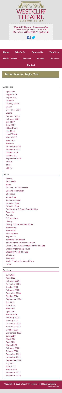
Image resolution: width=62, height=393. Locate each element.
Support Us (37, 52)
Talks (8, 165)
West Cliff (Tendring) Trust (18, 249)
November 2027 (13, 149)
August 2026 (11, 94)
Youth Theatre (10, 58)
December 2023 (13, 323)
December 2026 (13, 110)
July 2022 (10, 363)
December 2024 (13, 293)
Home (6, 52)
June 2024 (11, 305)
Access (9, 178)
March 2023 (11, 345)
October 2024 (12, 296)
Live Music (11, 131)
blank (8, 184)
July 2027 (10, 122)
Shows (9, 162)
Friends (9, 215)
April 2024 (10, 311)
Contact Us (11, 197)
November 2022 (13, 357)
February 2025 (12, 290)
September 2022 (13, 360)
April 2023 (10, 342)
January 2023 (12, 351)
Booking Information (15, 191)
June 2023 (11, 336)
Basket (40, 58)
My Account (11, 227)
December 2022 (13, 354)
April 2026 (10, 278)
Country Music (12, 104)
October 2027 (12, 155)
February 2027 (12, 119)
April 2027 (10, 91)
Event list (10, 212)
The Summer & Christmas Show (20, 242)
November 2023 (13, 327)
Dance (9, 107)
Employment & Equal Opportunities (22, 209)
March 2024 (11, 314)
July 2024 (10, 302)
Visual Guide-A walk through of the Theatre (25, 246)
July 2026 (10, 275)
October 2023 (12, 330)
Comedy (10, 100)
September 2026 (13, 158)
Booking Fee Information (17, 188)
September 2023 (13, 333)
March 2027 (11, 137)
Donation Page (12, 203)
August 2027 (11, 97)
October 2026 (12, 152)
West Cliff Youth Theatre (17, 252)
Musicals (10, 143)
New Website (12, 233)
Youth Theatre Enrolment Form (20, 261)
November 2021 (13, 372)
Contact (31, 65)
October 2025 (12, 287)
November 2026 (13, 146)
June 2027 (11, 125)
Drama (9, 113)
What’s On (20, 52)
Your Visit (54, 52)
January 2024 (12, 320)
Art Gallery (11, 181)
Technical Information (15, 239)
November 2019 (13, 375)
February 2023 (12, 348)
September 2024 (13, 299)
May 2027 (10, 140)
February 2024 (12, 317)
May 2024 (10, 308)
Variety (9, 168)
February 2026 (12, 281)
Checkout (54, 58)
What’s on (10, 255)
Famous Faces (13, 116)
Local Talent (11, 134)
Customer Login (13, 200)
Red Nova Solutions (47, 384)
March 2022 (11, 369)
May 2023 (10, 339)
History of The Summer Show (19, 224)
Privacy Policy (53, 386)
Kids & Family (12, 128)
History (9, 221)
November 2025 (13, 284)
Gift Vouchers (12, 218)
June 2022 (11, 366)
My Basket (10, 230)
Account (27, 58)
